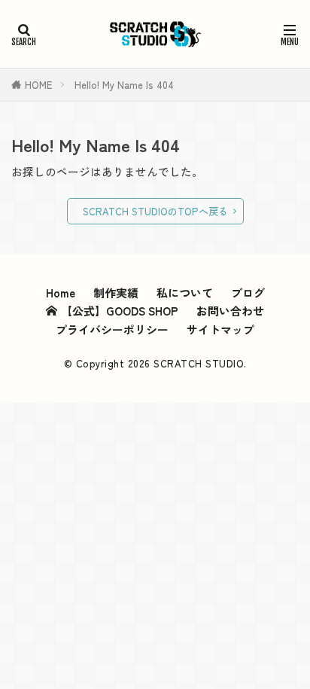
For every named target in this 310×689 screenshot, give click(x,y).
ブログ (248, 292)
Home (60, 292)
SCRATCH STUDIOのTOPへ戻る (155, 211)
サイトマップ (220, 329)
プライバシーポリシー (112, 329)
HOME (38, 85)
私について (185, 292)
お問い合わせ (230, 311)
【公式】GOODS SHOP (119, 311)
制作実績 (115, 292)
